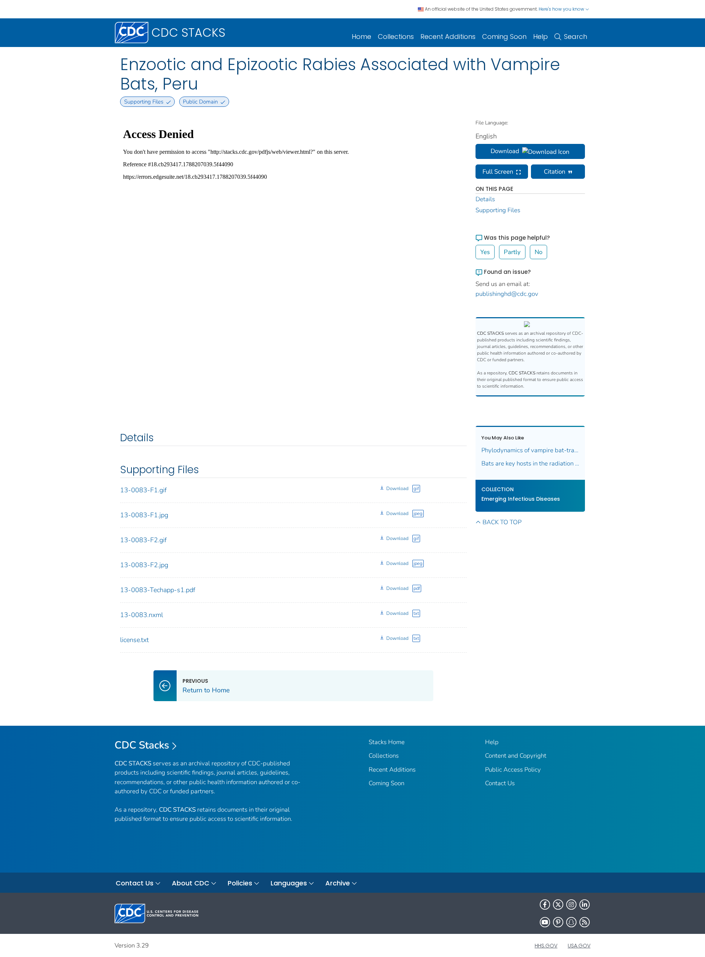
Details (485, 199)
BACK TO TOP (501, 522)
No (538, 252)
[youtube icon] (545, 922)
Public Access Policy (513, 769)
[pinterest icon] (558, 922)
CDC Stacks (142, 745)
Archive (337, 883)
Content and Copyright (515, 755)
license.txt (134, 639)
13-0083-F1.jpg (144, 515)
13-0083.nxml (141, 614)
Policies (240, 883)
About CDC (190, 883)
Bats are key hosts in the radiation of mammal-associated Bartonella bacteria (530, 463)
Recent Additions (448, 36)
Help (540, 36)
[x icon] (558, 904)
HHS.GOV (546, 945)
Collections (396, 36)
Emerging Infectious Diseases (520, 499)
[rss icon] (584, 922)
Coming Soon (504, 36)
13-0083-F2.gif (143, 540)
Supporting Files (498, 210)
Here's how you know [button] (562, 9)
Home (361, 36)
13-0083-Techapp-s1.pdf (157, 590)
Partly (512, 252)
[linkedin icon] (584, 904)
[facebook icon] (545, 904)
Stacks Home (387, 742)
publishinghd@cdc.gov (507, 294)
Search (575, 36)
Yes (485, 252)
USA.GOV (579, 945)
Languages (289, 883)
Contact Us (500, 783)
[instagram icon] (571, 904)
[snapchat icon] (571, 922)
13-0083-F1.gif (143, 490)
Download (397, 488)
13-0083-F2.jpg (144, 565)
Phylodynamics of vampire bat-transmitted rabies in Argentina (530, 450)
